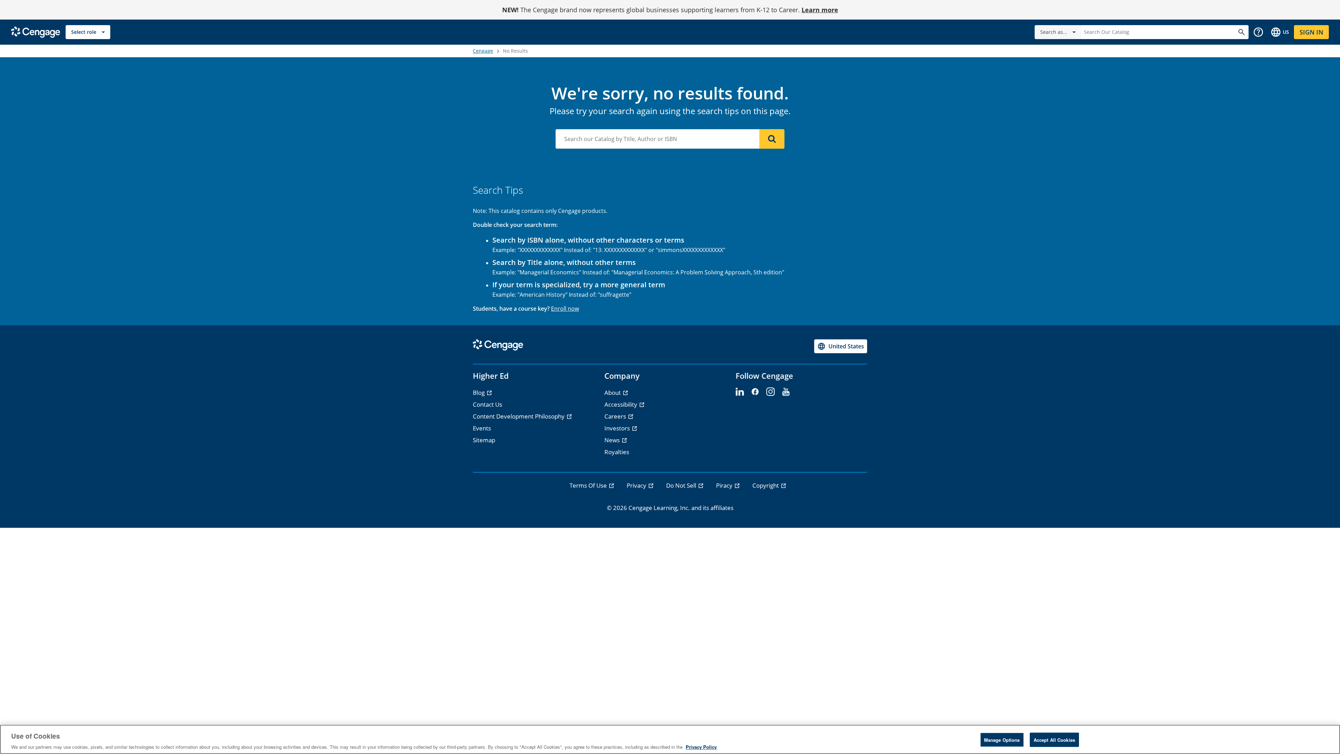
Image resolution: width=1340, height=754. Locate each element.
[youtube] (786, 392)
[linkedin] (740, 392)
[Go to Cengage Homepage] (35, 31)
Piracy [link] (725, 485)
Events (482, 428)
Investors (617, 428)
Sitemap (484, 440)
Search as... (1053, 32)
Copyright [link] (766, 485)
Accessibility (621, 404)
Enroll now (565, 308)
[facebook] (755, 392)
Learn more (820, 10)
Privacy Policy (701, 747)
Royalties (616, 452)
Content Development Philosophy (519, 416)
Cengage (483, 50)
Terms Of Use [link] (589, 485)
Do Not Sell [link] (682, 485)
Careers (615, 416)
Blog (479, 393)
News (612, 440)
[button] (1258, 32)
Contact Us (487, 404)
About (613, 393)
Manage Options (1002, 739)
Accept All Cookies (1054, 739)
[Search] (771, 139)
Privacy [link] (637, 485)
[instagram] (770, 392)
